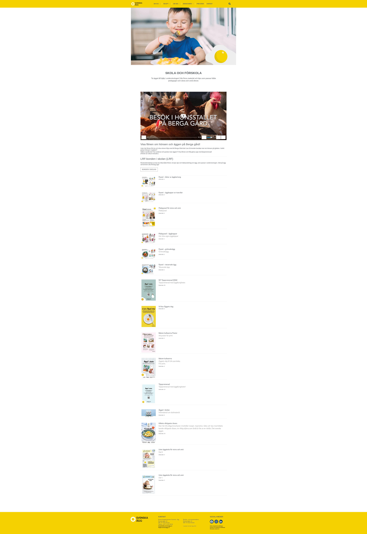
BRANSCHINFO (187, 3)
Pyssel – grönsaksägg (167, 249)
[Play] (143, 137)
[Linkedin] (221, 521)
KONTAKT (210, 3)
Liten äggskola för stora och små (171, 449)
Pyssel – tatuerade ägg (167, 265)
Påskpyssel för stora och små (170, 208)
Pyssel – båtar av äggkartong (170, 177)
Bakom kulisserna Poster (168, 333)
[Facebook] (212, 521)
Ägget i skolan (164, 410)
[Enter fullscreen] (223, 137)
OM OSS (156, 3)
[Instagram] (216, 521)
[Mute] (204, 137)
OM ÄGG (175, 3)
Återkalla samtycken (214, 528)
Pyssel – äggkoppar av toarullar (171, 193)
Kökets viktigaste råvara (168, 423)
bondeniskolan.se (149, 163)
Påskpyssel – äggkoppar (168, 234)
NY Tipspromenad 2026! (168, 280)
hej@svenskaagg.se (164, 527)
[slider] (172, 137)
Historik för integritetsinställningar (217, 527)
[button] (229, 3)
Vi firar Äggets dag (166, 307)
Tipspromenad (164, 384)
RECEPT (165, 3)
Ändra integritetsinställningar (216, 526)
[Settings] (218, 137)
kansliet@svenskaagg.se (165, 526)
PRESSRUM (200, 3)
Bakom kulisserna (165, 359)
